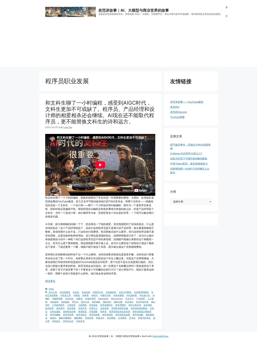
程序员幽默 (55, 314)
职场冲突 (89, 318)
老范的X (174, 107)
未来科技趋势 (69, 311)
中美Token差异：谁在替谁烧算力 (189, 163)
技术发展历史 (106, 305)
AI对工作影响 (125, 292)
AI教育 (85, 295)
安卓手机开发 (142, 302)
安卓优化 (129, 302)
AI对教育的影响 (141, 292)
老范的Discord (178, 112)
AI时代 (94, 295)
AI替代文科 (105, 295)
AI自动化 (69, 298)
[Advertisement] (128, 46)
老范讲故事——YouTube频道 (186, 101)
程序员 (103, 311)
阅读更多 (50, 281)
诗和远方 (56, 321)
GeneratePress (160, 336)
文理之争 (82, 308)
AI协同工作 (98, 292)
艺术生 (132, 318)
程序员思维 (68, 314)
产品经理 (140, 298)
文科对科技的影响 (139, 308)
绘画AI (53, 318)
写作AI (75, 302)
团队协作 (107, 302)
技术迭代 (60, 308)
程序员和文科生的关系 (119, 311)
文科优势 (104, 308)
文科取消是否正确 (119, 308)
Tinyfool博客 (177, 117)
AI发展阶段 (111, 292)
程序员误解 (138, 314)
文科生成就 (55, 311)
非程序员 (80, 321)
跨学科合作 (68, 321)
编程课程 (78, 318)
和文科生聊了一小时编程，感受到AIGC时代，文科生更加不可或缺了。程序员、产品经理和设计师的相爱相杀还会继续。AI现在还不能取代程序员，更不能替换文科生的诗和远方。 (100, 112)
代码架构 (65, 302)
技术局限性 (120, 305)
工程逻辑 (82, 305)
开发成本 (93, 305)
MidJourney (117, 298)
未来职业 (82, 311)
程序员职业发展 (122, 314)
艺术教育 (122, 318)
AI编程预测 (57, 298)
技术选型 (71, 308)
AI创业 (76, 292)
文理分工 (93, 308)
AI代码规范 (65, 292)
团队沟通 (118, 302)
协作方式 (85, 302)
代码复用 (54, 302)
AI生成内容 (131, 295)
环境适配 (93, 311)
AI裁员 (79, 298)
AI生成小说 (145, 295)
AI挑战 (76, 295)
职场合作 (100, 318)
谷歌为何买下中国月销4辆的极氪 (188, 158)
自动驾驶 (111, 318)
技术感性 (148, 305)
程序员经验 (107, 314)
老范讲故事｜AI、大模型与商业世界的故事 (133, 10)
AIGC (51, 289)
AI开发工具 (65, 295)
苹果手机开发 (144, 318)
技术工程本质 (134, 305)
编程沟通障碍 (65, 318)
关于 (226, 12)
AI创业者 (86, 292)
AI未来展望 (118, 295)
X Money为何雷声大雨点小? (186, 153)
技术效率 (49, 308)
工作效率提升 (58, 305)
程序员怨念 (81, 314)
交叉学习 (129, 298)
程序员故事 (94, 314)
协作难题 (96, 302)
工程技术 (71, 305)
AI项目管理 (90, 298)
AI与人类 (53, 292)
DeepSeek (103, 298)
